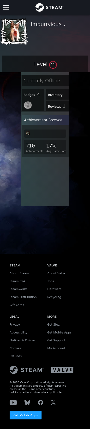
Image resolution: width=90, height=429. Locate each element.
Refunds (16, 356)
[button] (45, 64)
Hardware (54, 289)
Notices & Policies (23, 340)
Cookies (15, 348)
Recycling (54, 297)
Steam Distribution (23, 297)
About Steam (19, 273)
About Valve (56, 273)
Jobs (50, 281)
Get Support (56, 340)
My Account (56, 348)
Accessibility (18, 332)
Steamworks (18, 289)
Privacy (15, 324)
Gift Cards (17, 305)
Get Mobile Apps (25, 415)
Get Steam (54, 324)
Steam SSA (17, 281)
